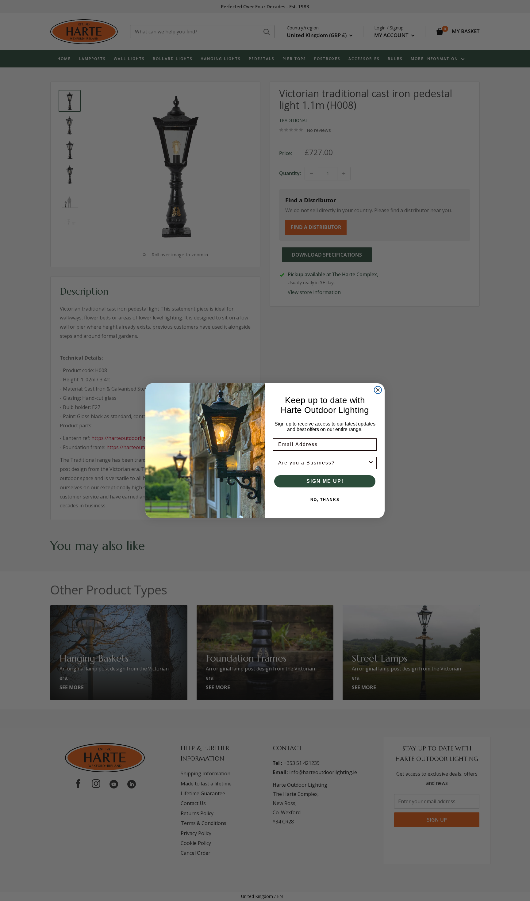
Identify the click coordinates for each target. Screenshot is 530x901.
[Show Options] (371, 463)
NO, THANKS (325, 500)
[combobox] (323, 463)
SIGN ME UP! (325, 481)
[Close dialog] (378, 390)
